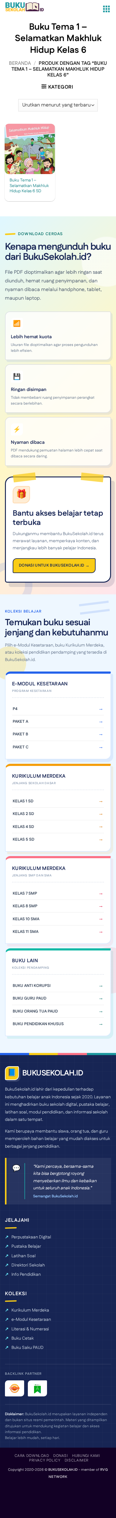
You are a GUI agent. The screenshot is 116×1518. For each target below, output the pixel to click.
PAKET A (20, 721)
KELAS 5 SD (23, 839)
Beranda (20, 63)
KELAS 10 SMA (26, 919)
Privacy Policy (45, 1460)
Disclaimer (76, 1460)
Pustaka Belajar (26, 1246)
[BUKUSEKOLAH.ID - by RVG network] (28, 7)
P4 (15, 709)
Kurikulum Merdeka (30, 1310)
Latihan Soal (23, 1256)
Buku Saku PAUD (27, 1348)
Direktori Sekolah (28, 1265)
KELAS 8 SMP (25, 906)
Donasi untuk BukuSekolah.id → (54, 565)
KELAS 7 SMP (25, 893)
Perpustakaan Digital (31, 1237)
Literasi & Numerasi (30, 1329)
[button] (106, 9)
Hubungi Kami (86, 1455)
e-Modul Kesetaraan (31, 1319)
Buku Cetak (22, 1338)
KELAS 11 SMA (25, 931)
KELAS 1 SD (23, 801)
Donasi (60, 1455)
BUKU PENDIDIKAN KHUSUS (38, 1024)
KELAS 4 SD (23, 827)
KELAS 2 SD (23, 814)
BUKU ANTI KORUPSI (31, 985)
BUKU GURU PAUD (29, 998)
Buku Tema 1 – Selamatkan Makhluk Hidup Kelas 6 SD (29, 186)
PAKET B (20, 734)
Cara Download (32, 1455)
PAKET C (20, 747)
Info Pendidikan (26, 1274)
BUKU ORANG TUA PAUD (35, 1011)
